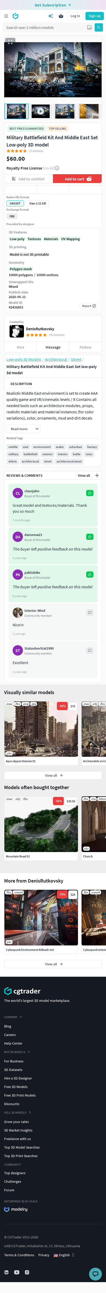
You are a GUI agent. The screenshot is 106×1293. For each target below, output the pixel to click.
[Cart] (61, 16)
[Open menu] (6, 16)
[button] (89, 27)
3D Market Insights (18, 1130)
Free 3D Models (16, 1086)
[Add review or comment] (97, 475)
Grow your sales (16, 1121)
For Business (13, 1061)
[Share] (85, 190)
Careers (10, 1034)
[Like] (20, 190)
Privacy (43, 1255)
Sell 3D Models (15, 1112)
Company (10, 1017)
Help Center (13, 1043)
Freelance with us (17, 1138)
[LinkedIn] (7, 1272)
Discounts (11, 1103)
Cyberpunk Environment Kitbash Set (30, 950)
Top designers (14, 1173)
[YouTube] (17, 1272)
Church (88, 856)
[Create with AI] (51, 16)
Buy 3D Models (14, 1052)
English (62, 1255)
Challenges (12, 1181)
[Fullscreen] (10, 42)
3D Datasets (13, 1069)
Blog (7, 1026)
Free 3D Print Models (20, 1095)
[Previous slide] (10, 70)
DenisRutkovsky (40, 328)
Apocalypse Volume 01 (21, 761)
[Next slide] (96, 70)
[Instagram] (27, 1272)
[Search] (99, 27)
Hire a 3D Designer (18, 1078)
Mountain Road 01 (18, 856)
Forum (9, 1190)
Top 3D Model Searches (22, 1147)
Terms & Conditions (19, 1255)
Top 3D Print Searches (21, 1156)
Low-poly (17, 238)
